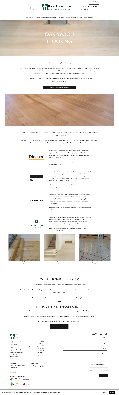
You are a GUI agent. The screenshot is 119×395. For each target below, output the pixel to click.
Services (42, 345)
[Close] (117, 392)
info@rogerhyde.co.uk (94, 4)
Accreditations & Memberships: (17, 376)
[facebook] (84, 6)
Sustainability (40, 352)
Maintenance (60, 78)
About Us (41, 343)
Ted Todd (53, 230)
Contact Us (41, 355)
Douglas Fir (67, 284)
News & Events (40, 354)
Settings (104, 392)
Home (42, 341)
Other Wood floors (79, 284)
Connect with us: (34, 363)
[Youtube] (96, 6)
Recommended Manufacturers (38, 347)
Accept (112, 392)
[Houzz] (93, 6)
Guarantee (54, 298)
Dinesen (67, 162)
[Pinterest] (91, 6)
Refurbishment (70, 78)
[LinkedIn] (88, 6)
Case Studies (40, 348)
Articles (42, 350)
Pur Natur (73, 184)
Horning (51, 209)
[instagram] (86, 6)
